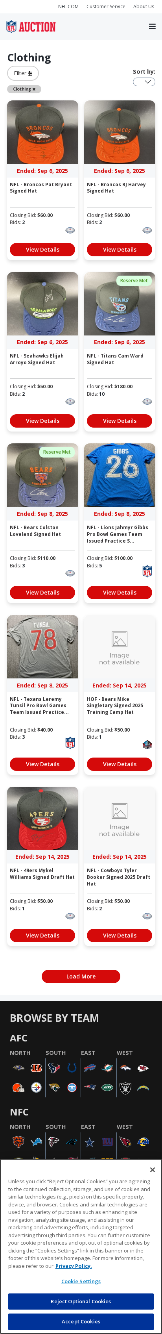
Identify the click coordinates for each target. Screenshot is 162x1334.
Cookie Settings (81, 1281)
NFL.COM (68, 6)
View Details (42, 249)
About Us (143, 6)
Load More (81, 976)
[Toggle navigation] (152, 26)
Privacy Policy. (73, 1265)
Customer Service (106, 6)
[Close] (152, 1169)
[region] (81, 1246)
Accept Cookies (81, 1321)
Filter (21, 73)
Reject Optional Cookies (81, 1301)
